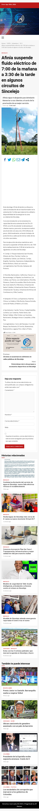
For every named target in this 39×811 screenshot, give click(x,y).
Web (6, 427)
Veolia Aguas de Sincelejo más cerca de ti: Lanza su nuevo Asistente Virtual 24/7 (19, 503)
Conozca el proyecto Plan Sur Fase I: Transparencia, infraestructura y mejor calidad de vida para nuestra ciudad (19, 535)
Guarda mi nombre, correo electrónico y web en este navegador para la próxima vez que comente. (20, 438)
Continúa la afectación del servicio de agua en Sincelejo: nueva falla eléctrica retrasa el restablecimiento (19, 468)
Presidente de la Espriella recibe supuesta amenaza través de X (19, 742)
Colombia (6, 754)
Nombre (8, 415)
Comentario (9, 390)
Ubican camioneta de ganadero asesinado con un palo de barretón (19, 709)
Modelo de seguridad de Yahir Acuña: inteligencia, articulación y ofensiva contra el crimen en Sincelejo (19, 570)
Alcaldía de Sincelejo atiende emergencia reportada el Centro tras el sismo (19, 604)
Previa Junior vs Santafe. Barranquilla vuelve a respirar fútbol (19, 676)
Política (13, 787)
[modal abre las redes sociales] (27, 160)
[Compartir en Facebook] (5, 160)
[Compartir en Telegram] (23, 160)
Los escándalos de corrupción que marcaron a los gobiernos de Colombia (19, 775)
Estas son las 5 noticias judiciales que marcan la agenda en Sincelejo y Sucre (19, 637)
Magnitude (28, 804)
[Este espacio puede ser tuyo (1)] (19, 342)
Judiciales (6, 648)
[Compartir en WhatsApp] (14, 160)
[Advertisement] (19, 185)
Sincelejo (5, 52)
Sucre (12, 721)
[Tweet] (9, 160)
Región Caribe (7, 688)
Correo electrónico (12, 421)
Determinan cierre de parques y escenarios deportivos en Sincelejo (22, 364)
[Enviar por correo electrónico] (18, 160)
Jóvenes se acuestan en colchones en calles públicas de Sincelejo (17, 356)
